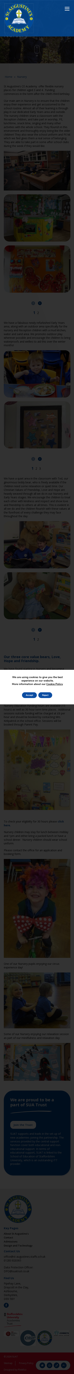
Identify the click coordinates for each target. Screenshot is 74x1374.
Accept (29, 695)
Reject (45, 695)
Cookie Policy (54, 684)
